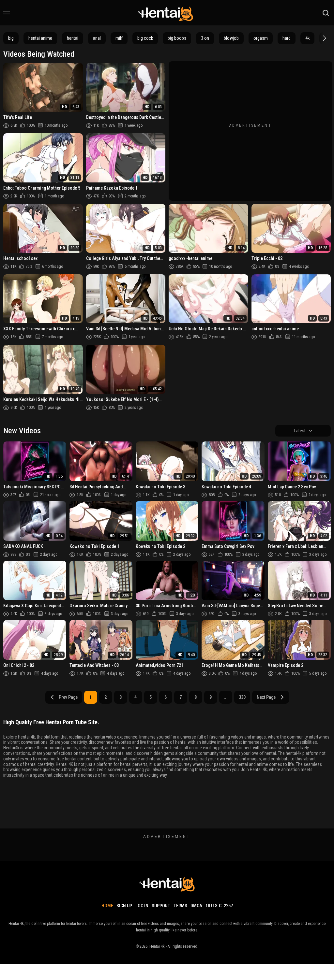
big (11, 38)
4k (307, 38)
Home (107, 905)
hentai (72, 38)
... (226, 697)
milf (119, 38)
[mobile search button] (326, 13)
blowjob (231, 38)
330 (242, 697)
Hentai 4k (157, 946)
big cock (145, 38)
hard (286, 38)
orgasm (260, 38)
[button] (323, 38)
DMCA (196, 905)
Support (161, 905)
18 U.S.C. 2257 (219, 905)
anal (97, 38)
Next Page (266, 697)
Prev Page (68, 697)
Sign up (124, 905)
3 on (205, 38)
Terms (180, 905)
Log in (141, 905)
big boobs (177, 38)
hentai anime (40, 38)
